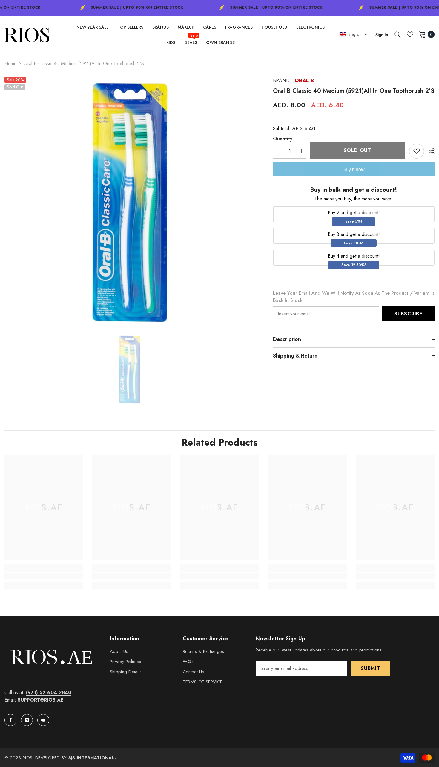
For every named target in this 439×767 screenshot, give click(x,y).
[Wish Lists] (410, 34)
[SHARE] (429, 151)
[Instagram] (27, 720)
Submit (370, 668)
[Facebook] (10, 720)
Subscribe (408, 313)
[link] (43, 576)
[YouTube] (43, 720)
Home (10, 63)
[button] (353, 34)
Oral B (304, 80)
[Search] (397, 34)
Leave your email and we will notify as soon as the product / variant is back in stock (353, 297)
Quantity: (283, 138)
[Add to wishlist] (416, 151)
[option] (129, 202)
